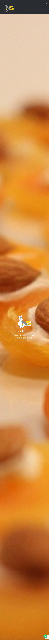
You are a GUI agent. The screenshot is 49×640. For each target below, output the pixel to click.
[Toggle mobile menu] (46, 3)
